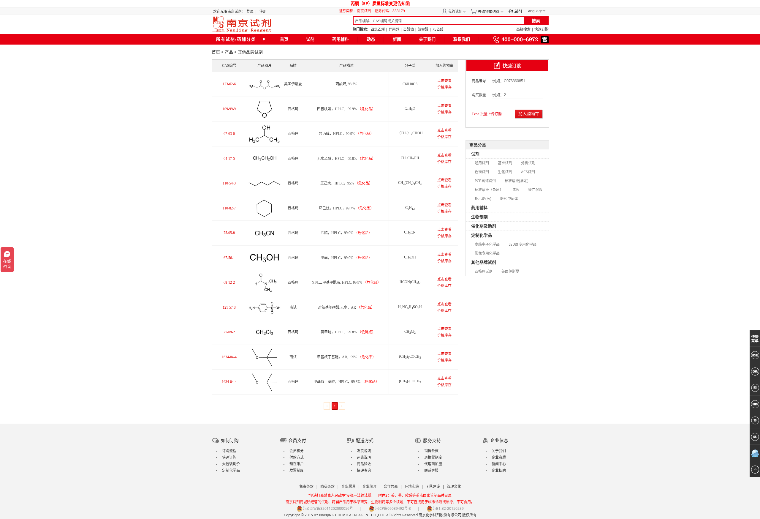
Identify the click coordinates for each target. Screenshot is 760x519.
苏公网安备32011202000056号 (328, 508)
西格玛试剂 (484, 271)
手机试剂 (515, 11)
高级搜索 (523, 29)
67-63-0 (229, 134)
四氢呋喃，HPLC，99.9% (346, 109)
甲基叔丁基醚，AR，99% (346, 357)
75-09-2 (229, 332)
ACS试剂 (528, 171)
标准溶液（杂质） (489, 189)
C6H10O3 (410, 84)
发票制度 (296, 470)
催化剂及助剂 (483, 226)
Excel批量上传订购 (487, 113)
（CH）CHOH (410, 133)
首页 (284, 39)
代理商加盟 (433, 463)
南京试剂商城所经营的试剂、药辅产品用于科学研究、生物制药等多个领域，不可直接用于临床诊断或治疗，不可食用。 (380, 501)
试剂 (310, 39)
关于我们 (427, 39)
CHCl (410, 331)
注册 (263, 11)
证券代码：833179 (390, 10)
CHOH (410, 257)
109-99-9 (229, 109)
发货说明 (364, 450)
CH (410, 208)
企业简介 (369, 486)
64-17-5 (229, 159)
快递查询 (364, 470)
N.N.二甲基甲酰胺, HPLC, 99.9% (346, 282)
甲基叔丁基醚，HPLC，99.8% (346, 382)
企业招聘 (499, 470)
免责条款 (306, 486)
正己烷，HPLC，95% (346, 183)
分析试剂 (528, 162)
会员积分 (296, 450)
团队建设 (433, 486)
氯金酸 (423, 29)
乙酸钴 (408, 29)
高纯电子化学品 (487, 244)
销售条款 (431, 450)
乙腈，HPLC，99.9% (346, 233)
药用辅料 (340, 39)
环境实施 (412, 486)
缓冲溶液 (535, 189)
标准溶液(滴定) (516, 180)
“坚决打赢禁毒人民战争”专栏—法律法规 (339, 495)
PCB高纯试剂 (485, 180)
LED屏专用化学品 (522, 244)
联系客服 (431, 470)
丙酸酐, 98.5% (346, 84)
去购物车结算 (488, 11)
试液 (515, 189)
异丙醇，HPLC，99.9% (346, 134)
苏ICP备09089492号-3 (393, 508)
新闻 (397, 39)
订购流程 (229, 450)
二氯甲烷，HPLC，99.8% (346, 332)
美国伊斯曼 (510, 271)
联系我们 (461, 39)
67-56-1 (229, 258)
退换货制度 (433, 457)
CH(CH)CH (410, 183)
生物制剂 (479, 217)
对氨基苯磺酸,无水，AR (346, 307)
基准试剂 (505, 162)
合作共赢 (391, 486)
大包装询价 (231, 463)
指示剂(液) (483, 198)
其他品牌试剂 (483, 262)
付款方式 (296, 457)
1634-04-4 (229, 357)
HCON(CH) (410, 282)
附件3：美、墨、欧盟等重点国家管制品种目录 (415, 495)
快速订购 (541, 29)
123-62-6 (229, 84)
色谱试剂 (482, 171)
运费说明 (364, 457)
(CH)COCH (410, 356)
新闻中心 (499, 463)
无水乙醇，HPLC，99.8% (346, 159)
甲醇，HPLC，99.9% (346, 258)
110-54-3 (229, 183)
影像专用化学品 (487, 253)
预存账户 (296, 463)
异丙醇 (394, 29)
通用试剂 (482, 162)
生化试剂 (505, 171)
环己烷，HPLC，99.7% (346, 208)
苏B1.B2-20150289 (448, 508)
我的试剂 (455, 11)
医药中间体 (509, 198)
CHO (410, 108)
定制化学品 (481, 235)
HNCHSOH (410, 307)
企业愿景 (348, 486)
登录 (250, 11)
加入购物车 (528, 113)
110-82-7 (229, 208)
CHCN (410, 232)
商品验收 (364, 463)
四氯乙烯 (377, 29)
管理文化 (454, 486)
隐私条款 (327, 486)
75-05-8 (229, 233)
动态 (371, 39)
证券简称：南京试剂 (356, 10)
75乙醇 (438, 29)
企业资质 (499, 457)
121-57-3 (229, 307)
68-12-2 (229, 282)
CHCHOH (410, 158)
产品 (229, 52)
